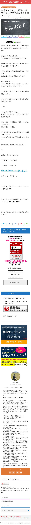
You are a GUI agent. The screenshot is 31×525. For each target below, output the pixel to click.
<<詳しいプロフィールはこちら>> (13, 397)
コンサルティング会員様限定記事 (8, 7)
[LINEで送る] (17, 42)
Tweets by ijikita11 (7, 501)
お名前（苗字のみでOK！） (15, 268)
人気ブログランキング (7, 487)
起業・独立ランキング (9, 316)
